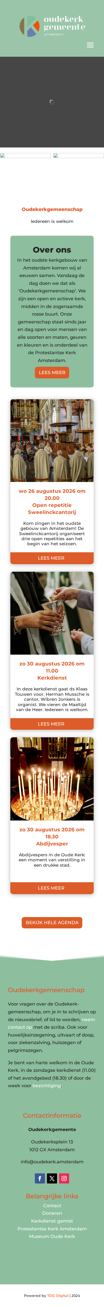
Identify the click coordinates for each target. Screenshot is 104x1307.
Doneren (52, 1213)
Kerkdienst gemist (52, 1221)
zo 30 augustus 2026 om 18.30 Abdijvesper (52, 837)
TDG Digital (57, 1295)
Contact (52, 1205)
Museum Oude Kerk (52, 1236)
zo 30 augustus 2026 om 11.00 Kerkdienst (52, 671)
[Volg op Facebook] (40, 1178)
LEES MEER (52, 372)
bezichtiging (47, 1085)
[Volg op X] (52, 1178)
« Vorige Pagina (28, 905)
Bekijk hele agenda (52, 922)
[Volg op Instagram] (64, 1178)
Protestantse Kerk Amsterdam (52, 1229)
